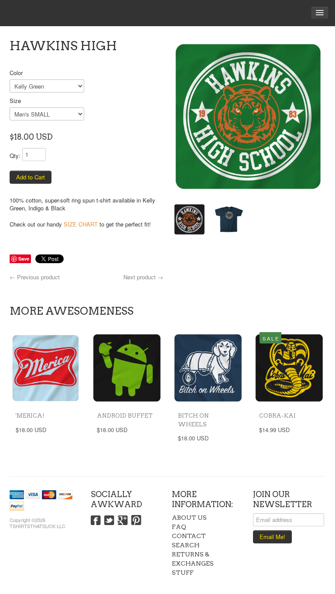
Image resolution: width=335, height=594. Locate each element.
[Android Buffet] (127, 368)
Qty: (15, 155)
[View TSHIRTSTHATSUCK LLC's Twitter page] (109, 520)
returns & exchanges (193, 559)
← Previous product (35, 277)
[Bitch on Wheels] (208, 368)
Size (15, 100)
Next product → (143, 277)
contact (189, 535)
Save (23, 258)
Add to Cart (30, 177)
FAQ (179, 526)
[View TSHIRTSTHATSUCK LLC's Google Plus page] (123, 520)
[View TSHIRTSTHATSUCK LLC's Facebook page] (96, 520)
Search (185, 545)
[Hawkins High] (248, 116)
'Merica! (30, 415)
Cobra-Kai (277, 415)
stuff (183, 572)
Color (16, 73)
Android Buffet (125, 415)
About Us (189, 517)
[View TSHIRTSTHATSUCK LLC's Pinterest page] (136, 520)
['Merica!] (46, 368)
